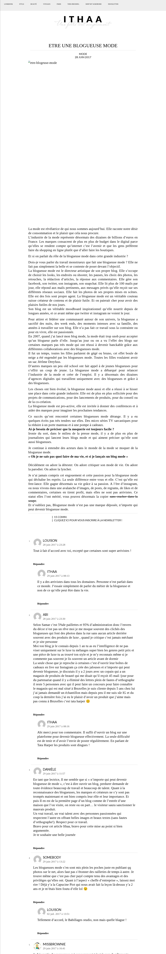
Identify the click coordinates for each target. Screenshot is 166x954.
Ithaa (52, 572)
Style (21, 6)
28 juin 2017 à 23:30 (54, 618)
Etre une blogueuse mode (83, 45)
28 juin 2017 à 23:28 (54, 544)
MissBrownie (54, 944)
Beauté (33, 6)
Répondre (38, 564)
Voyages (46, 6)
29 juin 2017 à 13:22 (54, 861)
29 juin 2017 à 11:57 (54, 773)
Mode (83, 53)
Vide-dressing (73, 6)
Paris (58, 6)
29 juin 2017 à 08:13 (58, 575)
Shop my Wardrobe (93, 6)
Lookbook (8, 6)
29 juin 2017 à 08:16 (58, 726)
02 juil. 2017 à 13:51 (58, 913)
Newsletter (113, 6)
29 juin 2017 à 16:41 (54, 948)
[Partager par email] (56, 518)
